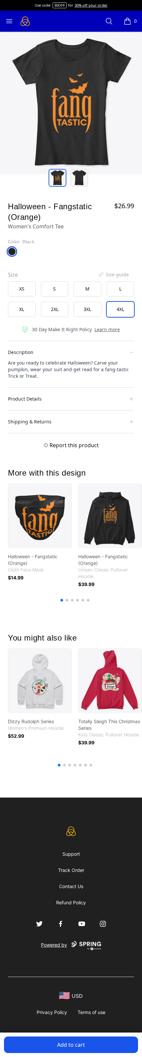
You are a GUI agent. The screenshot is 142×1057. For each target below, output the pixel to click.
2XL (54, 309)
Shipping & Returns (30, 421)
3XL (87, 309)
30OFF (59, 5)
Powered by (54, 945)
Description (20, 352)
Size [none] (13, 274)
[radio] (22, 288)
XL (21, 309)
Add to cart (71, 1044)
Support (71, 854)
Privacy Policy (52, 1012)
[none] (113, 274)
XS (21, 289)
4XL (120, 309)
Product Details (25, 399)
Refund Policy (71, 902)
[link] (39, 516)
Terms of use (91, 1012)
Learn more (107, 329)
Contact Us (71, 886)
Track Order (71, 870)
